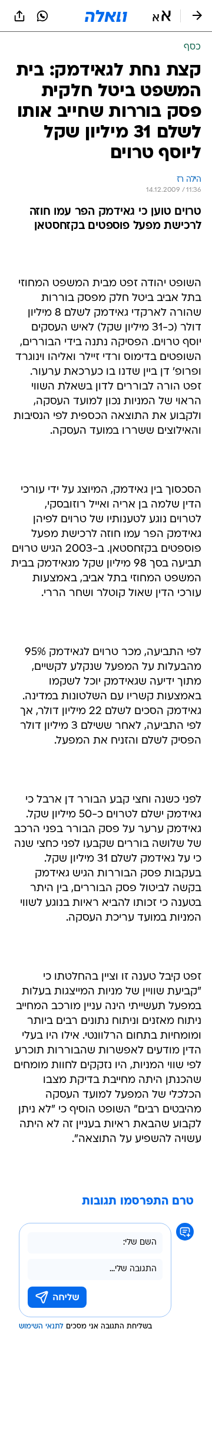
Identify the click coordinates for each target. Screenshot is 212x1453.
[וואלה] (106, 16)
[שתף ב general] (19, 15)
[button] (162, 16)
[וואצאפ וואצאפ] (42, 16)
